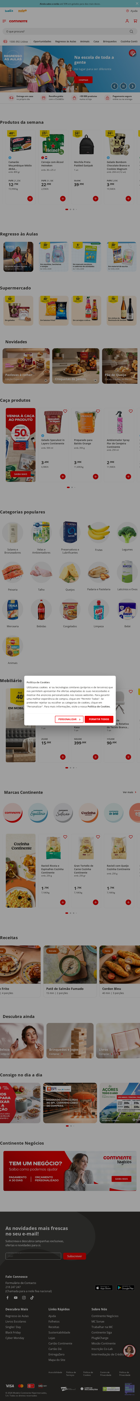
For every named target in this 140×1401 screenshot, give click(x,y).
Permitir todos (99, 719)
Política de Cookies (99, 706)
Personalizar (67, 719)
